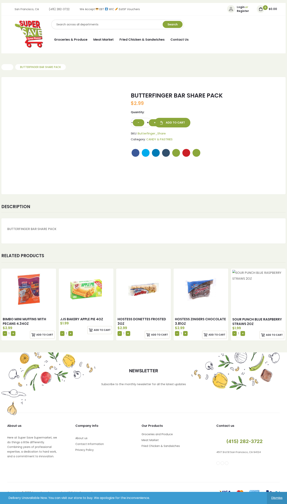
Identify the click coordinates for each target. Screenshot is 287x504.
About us (81, 438)
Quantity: (137, 112)
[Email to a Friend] (196, 153)
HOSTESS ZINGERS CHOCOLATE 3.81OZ (200, 321)
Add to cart (175, 122)
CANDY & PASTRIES (159, 139)
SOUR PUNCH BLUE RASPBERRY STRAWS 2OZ (257, 321)
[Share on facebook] (135, 153)
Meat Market (150, 440)
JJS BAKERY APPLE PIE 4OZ (81, 319)
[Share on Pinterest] (186, 153)
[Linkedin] (226, 463)
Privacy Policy (84, 450)
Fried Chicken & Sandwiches (161, 446)
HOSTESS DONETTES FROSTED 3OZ (142, 321)
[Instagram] (222, 463)
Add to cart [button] (44, 334)
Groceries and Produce (157, 434)
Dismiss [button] (277, 498)
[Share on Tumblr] (166, 153)
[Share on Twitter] (146, 153)
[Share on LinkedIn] (156, 153)
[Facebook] (218, 463)
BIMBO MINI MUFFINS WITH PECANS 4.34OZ (24, 321)
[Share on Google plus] (176, 153)
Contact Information (89, 444)
